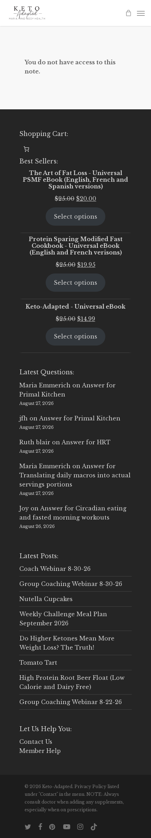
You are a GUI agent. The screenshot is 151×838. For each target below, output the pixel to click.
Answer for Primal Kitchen (79, 418)
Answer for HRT (86, 442)
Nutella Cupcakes (46, 598)
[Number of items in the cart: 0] (26, 149)
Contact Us (35, 741)
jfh (23, 418)
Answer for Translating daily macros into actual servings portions (75, 475)
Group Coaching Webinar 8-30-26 (70, 583)
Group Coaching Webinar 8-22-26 (70, 701)
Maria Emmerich (45, 385)
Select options (75, 216)
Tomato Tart (38, 662)
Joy (24, 508)
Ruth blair (34, 442)
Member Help (40, 750)
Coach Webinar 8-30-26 (55, 568)
